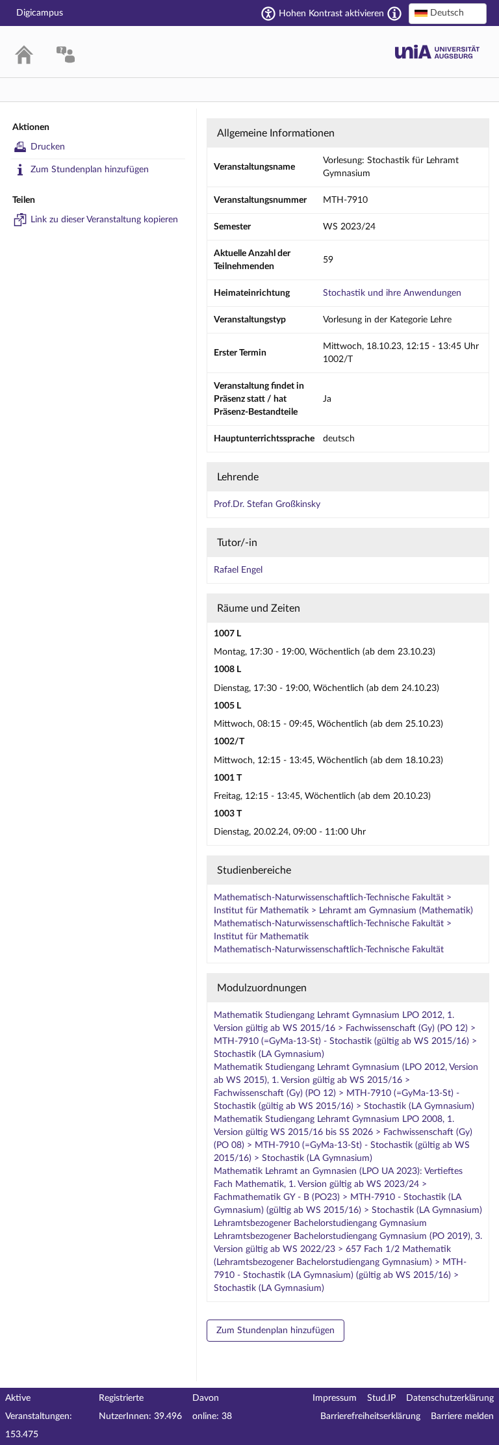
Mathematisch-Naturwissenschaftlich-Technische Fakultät (329, 949)
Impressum (335, 1398)
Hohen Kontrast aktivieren (331, 13)
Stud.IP (381, 1398)
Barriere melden (462, 1416)
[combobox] (448, 13)
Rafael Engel (238, 570)
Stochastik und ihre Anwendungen (392, 293)
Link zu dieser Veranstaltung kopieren (104, 219)
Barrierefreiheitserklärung (370, 1416)
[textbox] (447, 13)
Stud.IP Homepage (437, 51)
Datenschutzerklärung (450, 1398)
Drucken (48, 146)
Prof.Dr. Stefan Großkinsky (267, 504)
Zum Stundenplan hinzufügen (90, 169)
